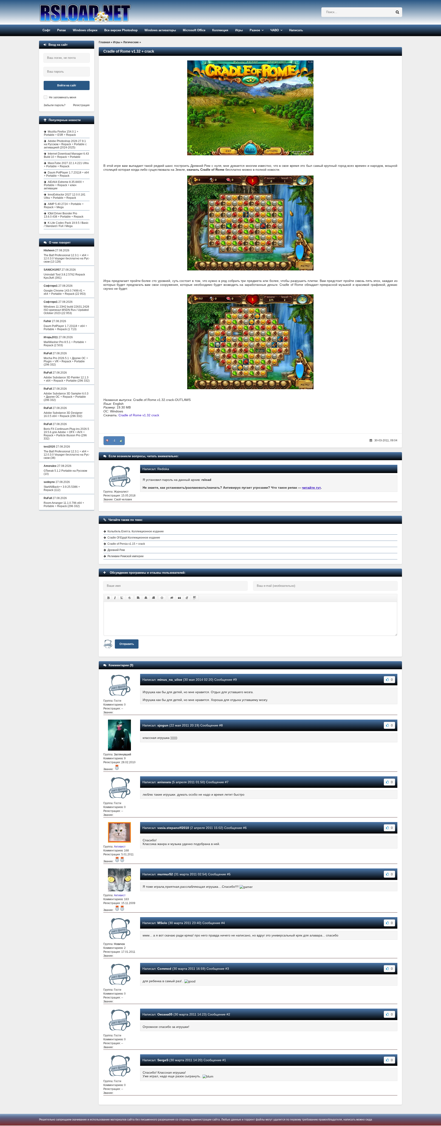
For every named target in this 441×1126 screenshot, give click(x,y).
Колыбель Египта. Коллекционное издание (135, 531)
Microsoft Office (194, 30)
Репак (61, 30)
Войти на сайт (66, 85)
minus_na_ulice (169, 679)
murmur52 (165, 874)
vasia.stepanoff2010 (173, 828)
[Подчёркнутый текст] (122, 597)
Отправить (126, 644)
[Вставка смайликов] (162, 597)
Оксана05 (164, 1014)
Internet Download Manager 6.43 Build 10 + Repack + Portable (66, 155)
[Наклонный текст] (115, 597)
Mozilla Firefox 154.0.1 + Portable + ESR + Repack (61, 133)
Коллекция (220, 30)
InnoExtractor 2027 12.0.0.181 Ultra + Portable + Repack (64, 196)
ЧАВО (274, 30)
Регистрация (81, 105)
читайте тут (311, 487)
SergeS (162, 1060)
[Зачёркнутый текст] (129, 597)
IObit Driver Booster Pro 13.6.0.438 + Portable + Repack (63, 215)
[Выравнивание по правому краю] (153, 597)
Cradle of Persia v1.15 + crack (126, 543)
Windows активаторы (160, 30)
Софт (46, 30)
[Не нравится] (107, 440)
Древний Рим (116, 550)
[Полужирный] (108, 597)
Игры (239, 30)
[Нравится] (121, 440)
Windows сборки (85, 30)
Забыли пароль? (54, 105)
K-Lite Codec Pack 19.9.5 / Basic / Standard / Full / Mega (66, 224)
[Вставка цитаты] (179, 597)
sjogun (162, 725)
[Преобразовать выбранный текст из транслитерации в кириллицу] (187, 597)
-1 (114, 440)
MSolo (162, 923)
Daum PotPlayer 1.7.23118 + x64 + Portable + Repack (66, 174)
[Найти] (397, 12)
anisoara (164, 782)
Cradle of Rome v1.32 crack (139, 415)
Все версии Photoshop (121, 30)
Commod (164, 968)
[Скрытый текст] (172, 597)
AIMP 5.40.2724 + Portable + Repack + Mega (64, 205)
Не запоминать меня (62, 97)
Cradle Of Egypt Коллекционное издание (133, 537)
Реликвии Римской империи (125, 556)
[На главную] (97, 12)
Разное (255, 30)
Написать (296, 30)
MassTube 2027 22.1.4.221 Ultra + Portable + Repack (66, 165)
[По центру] (146, 597)
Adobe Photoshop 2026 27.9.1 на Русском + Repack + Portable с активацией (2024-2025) (65, 144)
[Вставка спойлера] (194, 597)
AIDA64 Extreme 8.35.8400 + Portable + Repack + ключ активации (64, 185)
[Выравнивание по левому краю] (138, 597)
